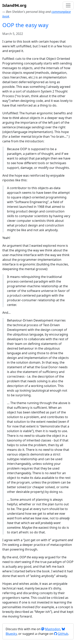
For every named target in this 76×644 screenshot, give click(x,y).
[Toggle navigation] (68, 5)
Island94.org (14, 5)
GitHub (63, 634)
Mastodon (52, 629)
